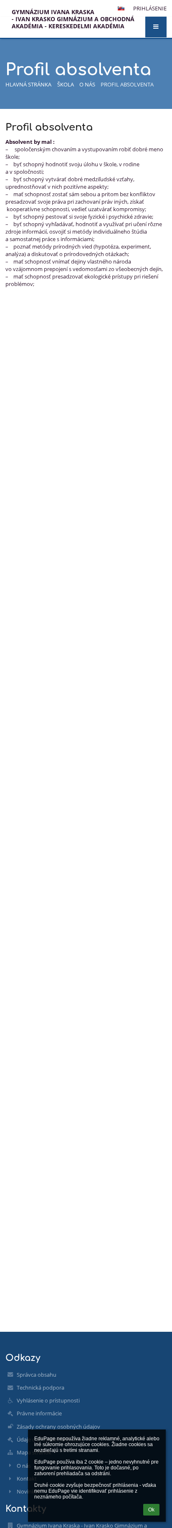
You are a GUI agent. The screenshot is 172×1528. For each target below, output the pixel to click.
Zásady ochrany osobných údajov (58, 1426)
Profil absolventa (127, 84)
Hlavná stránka (28, 84)
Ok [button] (151, 1510)
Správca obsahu (36, 1374)
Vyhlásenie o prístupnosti (48, 1400)
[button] (156, 27)
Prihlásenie (150, 8)
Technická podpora (40, 1387)
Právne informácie (39, 1413)
